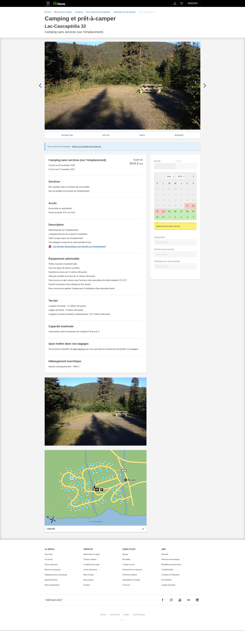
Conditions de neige (91, 564)
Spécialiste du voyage (131, 580)
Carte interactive (90, 570)
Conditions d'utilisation (170, 575)
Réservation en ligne (63, 12)
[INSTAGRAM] (171, 600)
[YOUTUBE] (180, 600)
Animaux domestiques (170, 559)
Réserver (193, 3)
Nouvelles (126, 559)
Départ (178, 161)
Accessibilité (166, 580)
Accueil (48, 12)
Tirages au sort (128, 564)
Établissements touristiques (56, 575)
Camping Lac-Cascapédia (124, 12)
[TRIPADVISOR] (189, 600)
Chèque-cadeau (90, 559)
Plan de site (114, 615)
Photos (105, 135)
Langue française (168, 585)
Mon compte (89, 575)
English (126, 615)
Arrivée (157, 161)
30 (157, 217)
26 (175, 211)
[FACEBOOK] (163, 600)
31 (163, 217)
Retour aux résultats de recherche (86, 147)
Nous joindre (89, 580)
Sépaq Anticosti (51, 580)
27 (181, 211)
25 (169, 211)
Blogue (125, 554)
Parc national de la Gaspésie (98, 12)
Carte (142, 135)
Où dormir (49, 559)
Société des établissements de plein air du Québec (59, 4)
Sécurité (164, 554)
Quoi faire (49, 554)
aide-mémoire (79, 349)
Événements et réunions (132, 570)
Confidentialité (167, 570)
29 (193, 211)
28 (187, 211)
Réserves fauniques (53, 570)
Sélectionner (161, 242)
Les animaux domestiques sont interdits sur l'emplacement (79, 246)
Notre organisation (52, 585)
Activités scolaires (129, 575)
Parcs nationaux (51, 564)
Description (67, 135)
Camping (79, 12)
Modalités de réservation (171, 564)
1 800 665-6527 (53, 600)
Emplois (87, 585)
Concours (126, 585)
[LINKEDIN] (197, 600)
